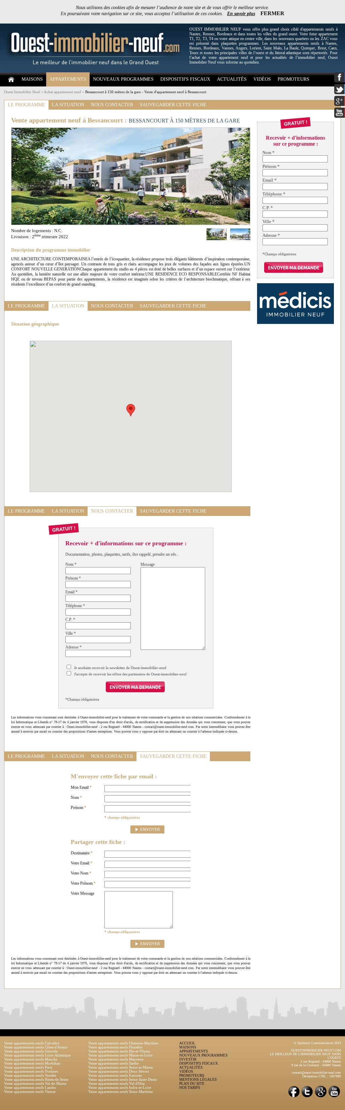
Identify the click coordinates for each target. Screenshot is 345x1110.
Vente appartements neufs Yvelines (31, 1071)
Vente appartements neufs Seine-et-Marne (120, 1067)
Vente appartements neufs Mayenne (116, 1059)
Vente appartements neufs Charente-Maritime (123, 1043)
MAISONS (32, 79)
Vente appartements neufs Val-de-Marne (35, 1083)
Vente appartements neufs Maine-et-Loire (120, 1055)
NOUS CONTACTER (112, 104)
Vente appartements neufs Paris (28, 1067)
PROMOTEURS (293, 79)
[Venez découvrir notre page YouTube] (334, 1097)
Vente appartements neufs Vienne (30, 1091)
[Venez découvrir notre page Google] (320, 1097)
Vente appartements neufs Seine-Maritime (120, 1091)
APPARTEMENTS (68, 79)
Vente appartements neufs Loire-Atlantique (37, 1055)
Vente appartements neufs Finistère (115, 1047)
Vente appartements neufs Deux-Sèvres (118, 1071)
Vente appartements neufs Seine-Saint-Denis (122, 1079)
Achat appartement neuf (62, 92)
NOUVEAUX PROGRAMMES (123, 79)
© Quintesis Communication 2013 (317, 1043)
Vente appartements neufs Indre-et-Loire (119, 1087)
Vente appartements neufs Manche (30, 1059)
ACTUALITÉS (232, 79)
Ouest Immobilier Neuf (22, 92)
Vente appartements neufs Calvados (31, 1043)
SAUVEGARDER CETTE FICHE (173, 104)
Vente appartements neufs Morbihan (32, 1063)
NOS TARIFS (189, 1087)
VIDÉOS (262, 79)
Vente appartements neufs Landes (30, 1087)
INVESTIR (187, 1059)
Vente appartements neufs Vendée (30, 1075)
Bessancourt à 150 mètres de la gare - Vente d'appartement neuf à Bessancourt (145, 92)
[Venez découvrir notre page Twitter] (307, 1097)
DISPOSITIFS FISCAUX (185, 79)
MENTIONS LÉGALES (198, 1079)
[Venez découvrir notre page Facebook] (294, 1097)
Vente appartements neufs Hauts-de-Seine (36, 1079)
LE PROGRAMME (26, 104)
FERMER (272, 13)
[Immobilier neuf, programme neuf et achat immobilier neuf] (95, 71)
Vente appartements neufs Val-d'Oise (116, 1083)
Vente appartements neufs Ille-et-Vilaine (119, 1051)
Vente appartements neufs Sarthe (113, 1063)
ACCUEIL (187, 1043)
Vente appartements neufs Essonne (115, 1075)
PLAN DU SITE (192, 1083)
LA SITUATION (68, 104)
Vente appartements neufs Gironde (31, 1051)
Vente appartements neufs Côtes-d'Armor (36, 1047)
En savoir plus (241, 13)
